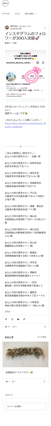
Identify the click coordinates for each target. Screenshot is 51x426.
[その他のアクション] (44, 27)
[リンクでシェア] (24, 319)
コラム (17, 13)
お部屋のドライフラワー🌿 (19, 372)
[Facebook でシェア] (6, 319)
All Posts (6, 13)
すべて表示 (42, 337)
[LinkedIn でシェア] (18, 319)
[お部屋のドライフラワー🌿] (25, 354)
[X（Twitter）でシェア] (12, 319)
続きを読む (29, 13)
